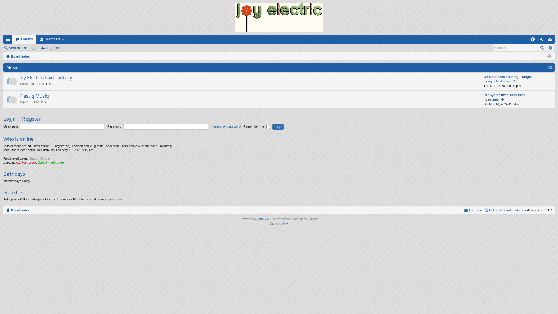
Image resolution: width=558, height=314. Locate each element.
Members (53, 39)
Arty (285, 223)
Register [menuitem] (551, 40)
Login (32, 48)
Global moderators (51, 162)
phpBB (263, 219)
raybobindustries (500, 81)
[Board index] (279, 17)
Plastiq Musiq (34, 96)
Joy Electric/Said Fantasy (45, 78)
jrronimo (115, 199)
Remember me (254, 126)
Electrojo (494, 99)
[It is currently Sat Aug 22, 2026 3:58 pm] (549, 56)
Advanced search (550, 47)
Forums (27, 39)
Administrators (26, 162)
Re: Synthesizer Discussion (505, 95)
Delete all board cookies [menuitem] (506, 210)
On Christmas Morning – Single (508, 76)
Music (12, 67)
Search (14, 48)
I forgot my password (226, 126)
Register (52, 48)
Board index (20, 210)
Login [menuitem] (542, 40)
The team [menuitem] (475, 210)
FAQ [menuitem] (534, 40)
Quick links (9, 40)
